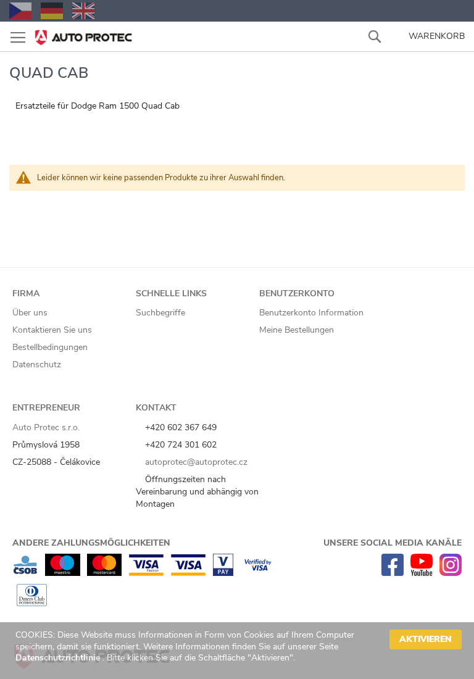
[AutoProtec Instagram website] (450, 573)
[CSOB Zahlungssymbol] (25, 573)
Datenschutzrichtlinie (58, 658)
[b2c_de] (52, 10)
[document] (238, 651)
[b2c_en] (83, 10)
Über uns (30, 313)
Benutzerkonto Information (311, 313)
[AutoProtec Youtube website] (421, 573)
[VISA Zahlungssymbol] (188, 573)
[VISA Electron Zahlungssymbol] (146, 573)
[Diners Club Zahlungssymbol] (32, 603)
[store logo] (83, 33)
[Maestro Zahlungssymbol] (62, 573)
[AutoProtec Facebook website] (392, 573)
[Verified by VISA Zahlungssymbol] (257, 573)
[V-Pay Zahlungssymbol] (223, 573)
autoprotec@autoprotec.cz (195, 462)
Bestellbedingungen (50, 347)
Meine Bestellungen (296, 330)
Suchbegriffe (160, 313)
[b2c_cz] (20, 10)
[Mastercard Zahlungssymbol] (104, 573)
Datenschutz (36, 364)
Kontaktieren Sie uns (52, 330)
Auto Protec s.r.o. (46, 427)
